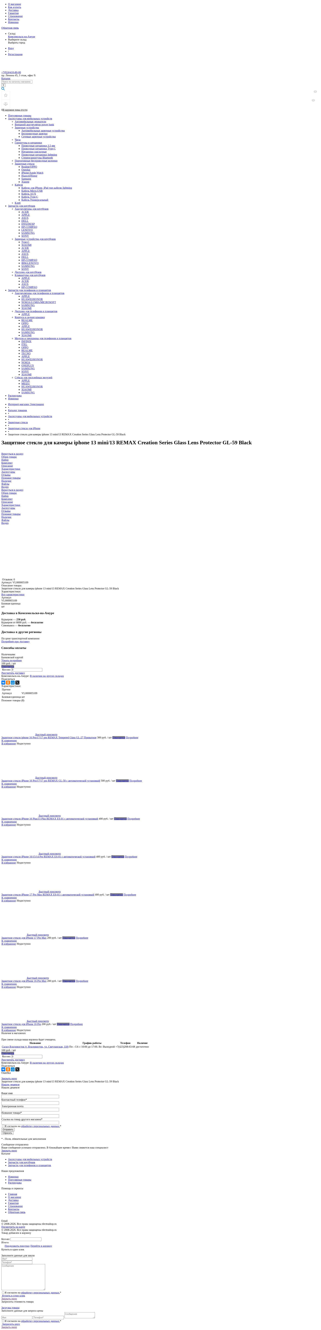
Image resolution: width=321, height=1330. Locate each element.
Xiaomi (25, 181)
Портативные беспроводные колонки (36, 160)
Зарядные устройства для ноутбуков (35, 239)
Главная (12, 1194)
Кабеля (19, 184)
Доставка (13, 10)
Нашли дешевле (10, 1084)
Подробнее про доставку (15, 641)
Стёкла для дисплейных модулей (33, 377)
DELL (24, 220)
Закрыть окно (9, 1078)
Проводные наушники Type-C (38, 148)
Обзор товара (9, 493)
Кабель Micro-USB (32, 190)
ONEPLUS (27, 365)
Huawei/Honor (29, 175)
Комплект (7, 499)
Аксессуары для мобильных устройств (30, 118)
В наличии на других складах (47, 676)
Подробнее (132, 737)
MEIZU (25, 383)
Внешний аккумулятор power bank (34, 124)
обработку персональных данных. (40, 1126)
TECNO (26, 353)
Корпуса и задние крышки (30, 317)
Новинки (13, 22)
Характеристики (10, 505)
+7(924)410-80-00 (11, 72)
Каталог (6, 78)
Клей (18, 202)
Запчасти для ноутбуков (21, 205)
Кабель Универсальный (34, 199)
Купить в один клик (13, 1295)
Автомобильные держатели (30, 121)
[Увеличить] (43, 576)
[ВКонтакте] (3, 683)
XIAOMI (26, 245)
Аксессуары (8, 508)
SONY (25, 236)
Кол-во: (6, 669)
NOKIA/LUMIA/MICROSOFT (38, 302)
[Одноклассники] (8, 683)
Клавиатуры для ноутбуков (30, 275)
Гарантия (13, 13)
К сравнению (9, 740)
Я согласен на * (33, 1292)
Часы (18, 139)
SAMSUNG (28, 233)
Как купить (14, 7)
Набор (5, 496)
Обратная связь (10, 27)
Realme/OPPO (29, 166)
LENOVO (27, 230)
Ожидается (8, 666)
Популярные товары (19, 115)
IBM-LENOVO (30, 263)
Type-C (25, 242)
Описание (7, 502)
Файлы (5, 520)
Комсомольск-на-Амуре (21, 36)
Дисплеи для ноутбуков (28, 272)
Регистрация (15, 54)
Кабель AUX (28, 193)
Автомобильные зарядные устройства (43, 130)
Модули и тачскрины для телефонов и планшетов (43, 338)
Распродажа (15, 395)
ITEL (24, 344)
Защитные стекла (24, 163)
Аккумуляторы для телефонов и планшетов (39, 293)
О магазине (14, 4)
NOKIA (25, 362)
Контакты (13, 19)
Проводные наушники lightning (39, 154)
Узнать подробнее (11, 660)
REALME (27, 320)
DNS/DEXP (28, 224)
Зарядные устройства (27, 127)
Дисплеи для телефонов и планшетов (36, 311)
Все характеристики (12, 594)
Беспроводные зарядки (34, 133)
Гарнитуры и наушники (28, 142)
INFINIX (26, 341)
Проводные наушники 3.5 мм (38, 145)
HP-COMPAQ (29, 227)
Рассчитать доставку (13, 673)
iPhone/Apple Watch (32, 172)
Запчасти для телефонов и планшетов (29, 290)
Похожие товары (11, 514)
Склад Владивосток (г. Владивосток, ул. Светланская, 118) (35, 1046)
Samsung (26, 178)
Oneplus (25, 169)
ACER (25, 211)
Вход (11, 48)
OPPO (24, 323)
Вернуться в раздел (12, 490)
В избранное (9, 743)
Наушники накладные (34, 151)
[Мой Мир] (13, 683)
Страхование (15, 16)
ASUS (24, 217)
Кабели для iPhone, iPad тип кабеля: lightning (46, 187)
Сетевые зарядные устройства (38, 136)
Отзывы (6, 511)
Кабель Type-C (29, 196)
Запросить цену (11, 1324)
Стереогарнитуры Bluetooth (37, 157)
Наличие (6, 517)
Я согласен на (33, 1126)
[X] (17, 683)
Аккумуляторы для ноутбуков (31, 208)
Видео (5, 523)
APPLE (25, 214)
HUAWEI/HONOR (32, 299)
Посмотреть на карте (13, 1226)
